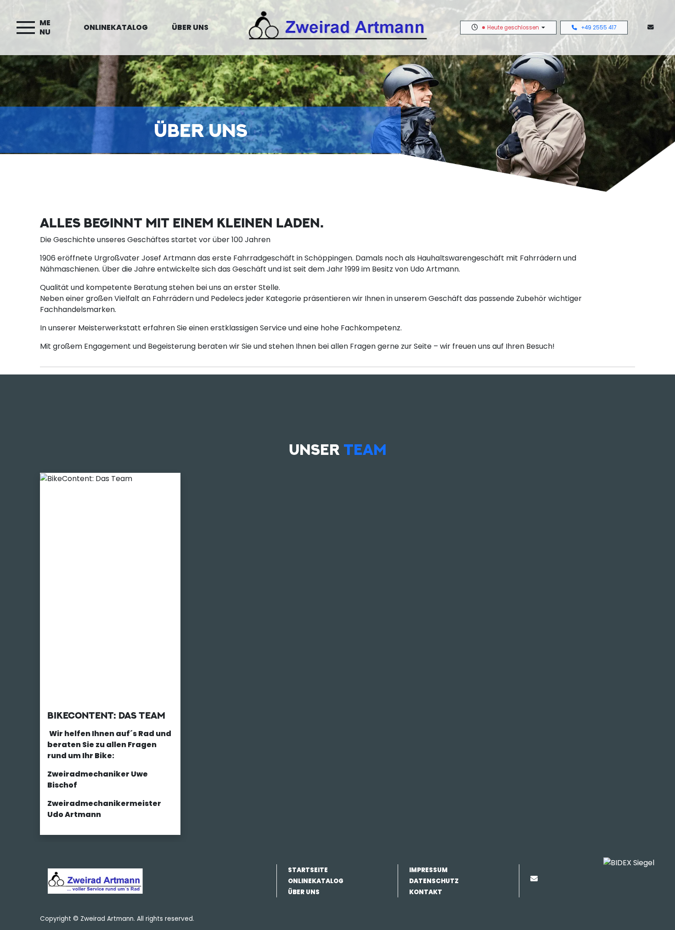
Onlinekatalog (116, 27)
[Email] (535, 878)
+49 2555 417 (598, 27)
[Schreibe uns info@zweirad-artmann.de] (652, 27)
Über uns (190, 27)
